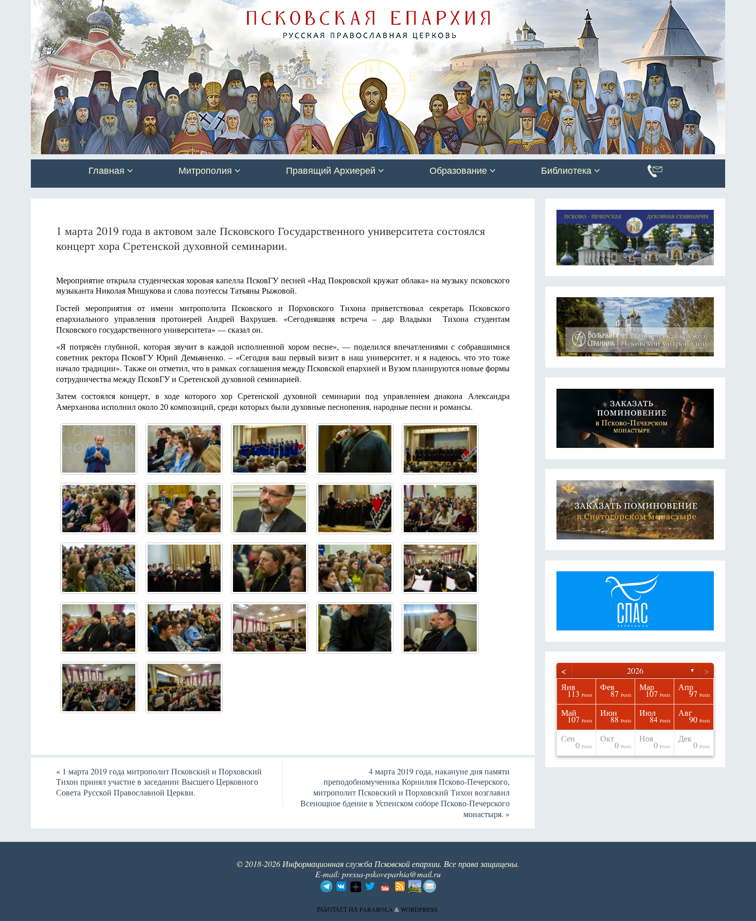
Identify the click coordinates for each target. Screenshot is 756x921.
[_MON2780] (184, 449)
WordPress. (420, 909)
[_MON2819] (354, 568)
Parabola (376, 909)
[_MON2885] (98, 687)
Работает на (338, 909)
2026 (635, 670)
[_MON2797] (440, 508)
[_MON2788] (354, 628)
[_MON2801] (98, 568)
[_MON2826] (184, 508)
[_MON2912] (184, 568)
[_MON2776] (269, 508)
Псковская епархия (176, 9)
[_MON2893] (354, 508)
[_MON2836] (269, 449)
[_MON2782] (98, 508)
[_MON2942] (440, 568)
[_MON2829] (184, 628)
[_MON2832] (440, 628)
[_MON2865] (440, 449)
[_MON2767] (98, 449)
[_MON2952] (269, 628)
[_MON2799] (269, 568)
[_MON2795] (98, 628)
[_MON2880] (184, 687)
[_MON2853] (354, 449)
